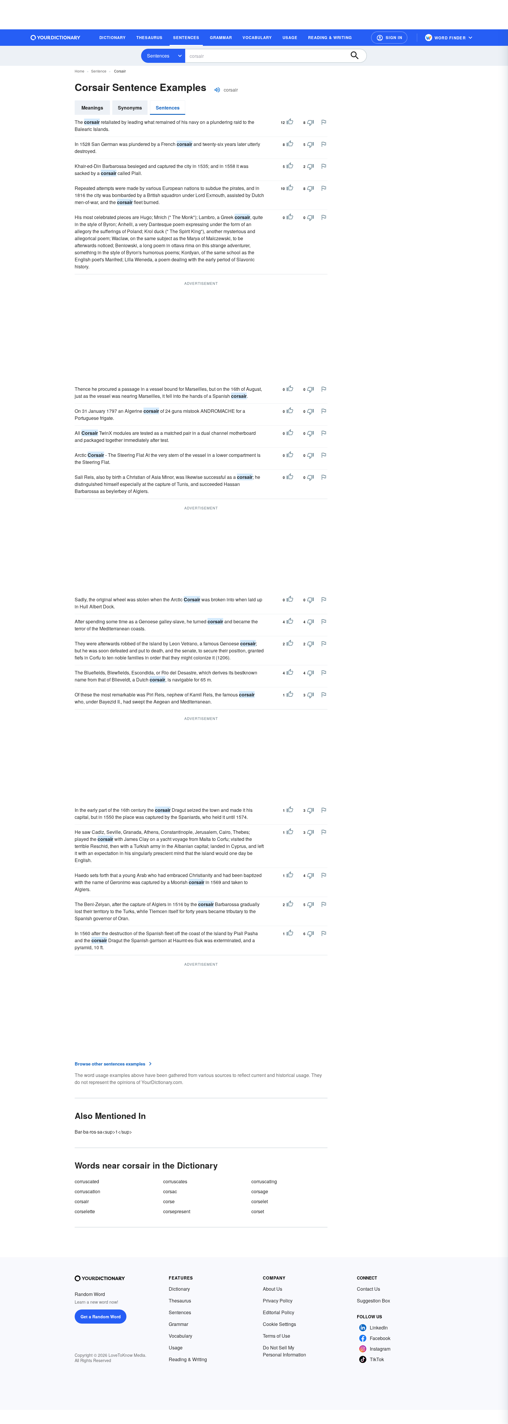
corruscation (87, 1191)
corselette (85, 1211)
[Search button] (357, 55)
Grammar (178, 1324)
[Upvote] (289, 122)
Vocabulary (180, 1335)
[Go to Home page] (56, 37)
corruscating (264, 1181)
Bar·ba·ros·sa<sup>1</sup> (103, 1131)
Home (79, 70)
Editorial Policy (278, 1312)
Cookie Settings (279, 1324)
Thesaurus (180, 1300)
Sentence (98, 70)
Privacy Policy (278, 1300)
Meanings (92, 107)
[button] (389, 37)
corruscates (175, 1181)
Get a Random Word (101, 1316)
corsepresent (176, 1211)
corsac (170, 1191)
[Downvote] (310, 122)
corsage (259, 1191)
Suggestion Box (373, 1300)
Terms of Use (276, 1335)
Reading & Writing (188, 1359)
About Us (272, 1288)
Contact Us (368, 1288)
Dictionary (179, 1288)
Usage (176, 1347)
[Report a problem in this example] (323, 122)
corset (257, 1211)
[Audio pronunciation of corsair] (217, 89)
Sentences (158, 55)
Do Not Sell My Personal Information (284, 1351)
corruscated (87, 1181)
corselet (259, 1201)
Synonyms (130, 107)
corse (169, 1201)
